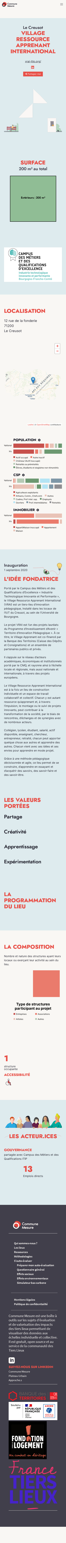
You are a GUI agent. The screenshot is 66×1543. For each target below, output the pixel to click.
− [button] (57, 351)
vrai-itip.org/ (33, 61)
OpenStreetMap (43, 424)
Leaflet (30, 424)
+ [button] (57, 346)
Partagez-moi (34, 74)
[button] (61, 4)
